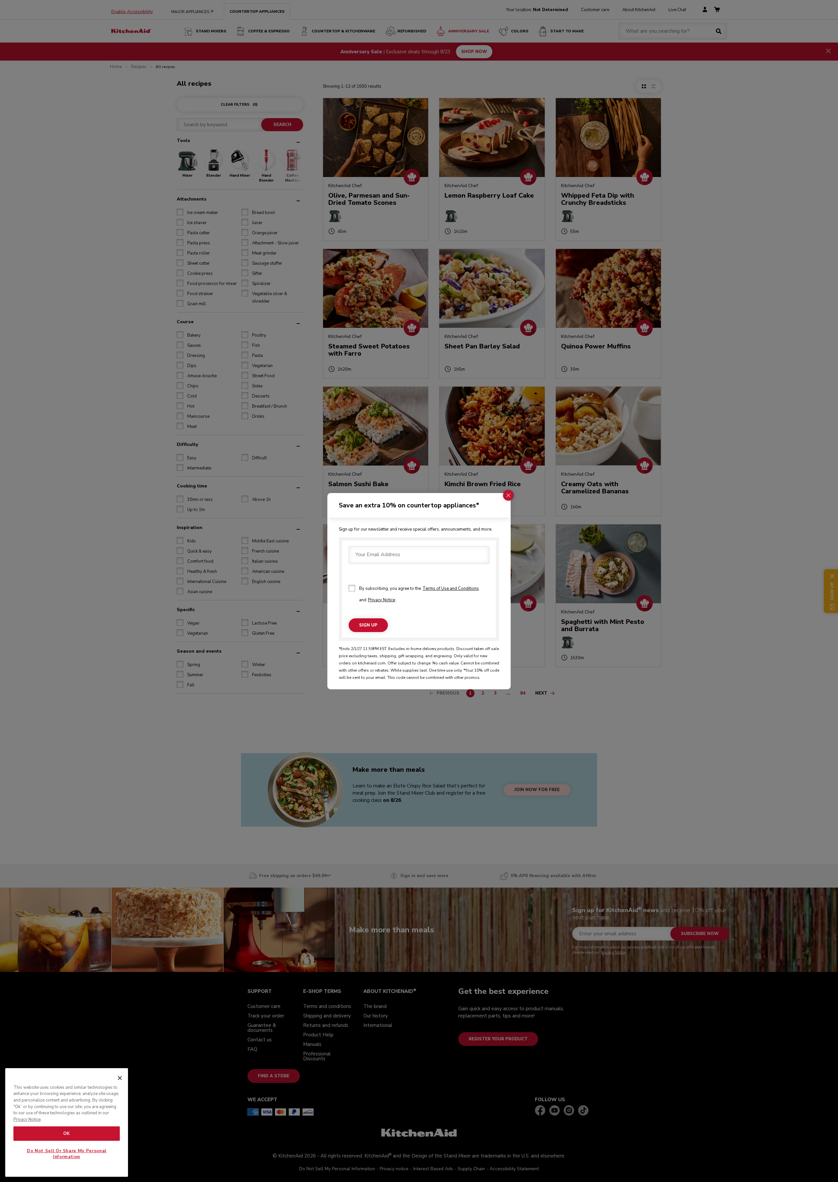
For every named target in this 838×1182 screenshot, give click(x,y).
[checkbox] (352, 588)
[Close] (120, 1078)
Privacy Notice (381, 600)
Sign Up (368, 625)
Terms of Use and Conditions (451, 588)
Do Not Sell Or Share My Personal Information (66, 1154)
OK (66, 1134)
